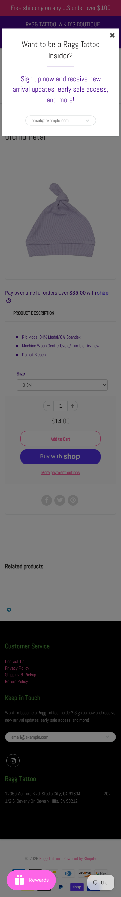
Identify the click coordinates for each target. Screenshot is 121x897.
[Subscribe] (87, 120)
